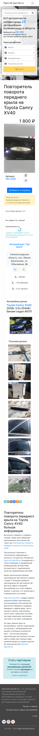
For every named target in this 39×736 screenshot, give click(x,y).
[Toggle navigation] (33, 3)
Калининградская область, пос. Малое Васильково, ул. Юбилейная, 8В (19, 259)
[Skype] (20, 501)
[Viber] (11, 501)
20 (24, 22)
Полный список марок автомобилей (21, 710)
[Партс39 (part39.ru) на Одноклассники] (13, 722)
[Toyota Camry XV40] (21, 325)
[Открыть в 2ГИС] (24, 269)
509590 (21, 277)
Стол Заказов (22, 289)
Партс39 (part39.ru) (13, 3)
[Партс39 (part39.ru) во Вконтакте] (4, 722)
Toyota (11, 305)
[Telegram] (5, 501)
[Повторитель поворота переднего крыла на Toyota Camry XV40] (19, 352)
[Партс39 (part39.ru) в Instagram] (8, 722)
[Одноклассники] (17, 501)
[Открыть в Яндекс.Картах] (19, 269)
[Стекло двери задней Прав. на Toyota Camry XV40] (19, 446)
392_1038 (11, 179)
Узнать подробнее (19, 675)
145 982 (20, 32)
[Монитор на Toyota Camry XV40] (19, 409)
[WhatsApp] (8, 501)
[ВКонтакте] (14, 501)
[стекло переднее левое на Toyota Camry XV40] (19, 484)
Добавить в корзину (19, 190)
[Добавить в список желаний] (26, 180)
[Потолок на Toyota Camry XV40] (19, 371)
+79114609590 (21, 283)
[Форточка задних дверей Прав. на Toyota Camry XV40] (19, 428)
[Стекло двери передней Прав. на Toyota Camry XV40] (19, 465)
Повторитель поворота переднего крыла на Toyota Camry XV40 (18, 545)
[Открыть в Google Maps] (15, 269)
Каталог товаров (30, 706)
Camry (20, 305)
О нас (35, 716)
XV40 (28, 305)
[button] (6, 148)
